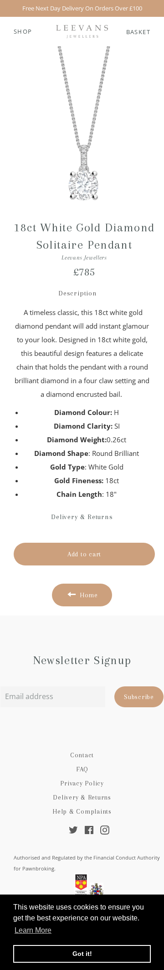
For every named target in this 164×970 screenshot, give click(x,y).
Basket (138, 32)
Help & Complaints (82, 811)
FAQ (82, 769)
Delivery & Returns (82, 797)
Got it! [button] (82, 953)
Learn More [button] (33, 930)
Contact (82, 755)
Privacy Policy (82, 783)
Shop (23, 31)
